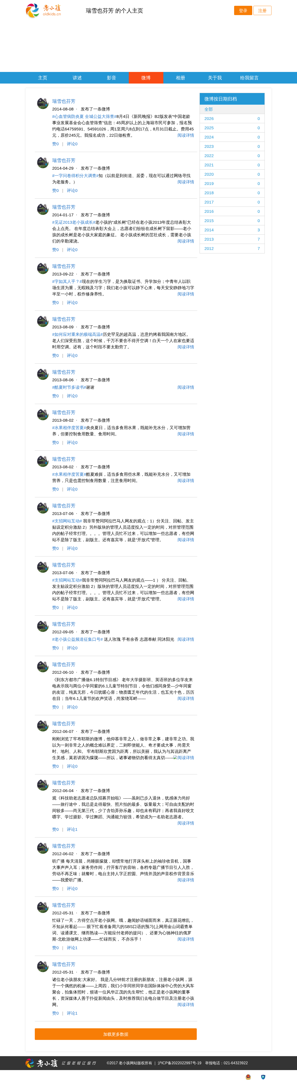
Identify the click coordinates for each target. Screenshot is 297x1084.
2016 (232, 211)
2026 (232, 118)
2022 (232, 155)
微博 (146, 77)
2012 (232, 248)
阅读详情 (186, 135)
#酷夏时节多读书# (69, 387)
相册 (180, 77)
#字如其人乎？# (67, 281)
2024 (232, 137)
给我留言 (249, 77)
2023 (232, 146)
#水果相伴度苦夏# (69, 427)
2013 (232, 239)
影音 (111, 77)
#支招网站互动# (67, 521)
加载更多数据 (115, 1034)
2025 (232, 128)
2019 (232, 183)
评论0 (72, 144)
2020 (232, 174)
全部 (208, 109)
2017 (232, 202)
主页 (42, 77)
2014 (232, 230)
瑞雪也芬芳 (63, 101)
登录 (243, 10)
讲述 (77, 77)
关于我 (215, 77)
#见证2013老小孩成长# (73, 222)
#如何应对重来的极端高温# (77, 334)
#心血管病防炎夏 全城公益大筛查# (84, 116)
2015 (232, 220)
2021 (232, 165)
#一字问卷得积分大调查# (75, 175)
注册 (262, 10)
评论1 (72, 829)
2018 (232, 193)
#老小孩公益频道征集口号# (77, 639)
